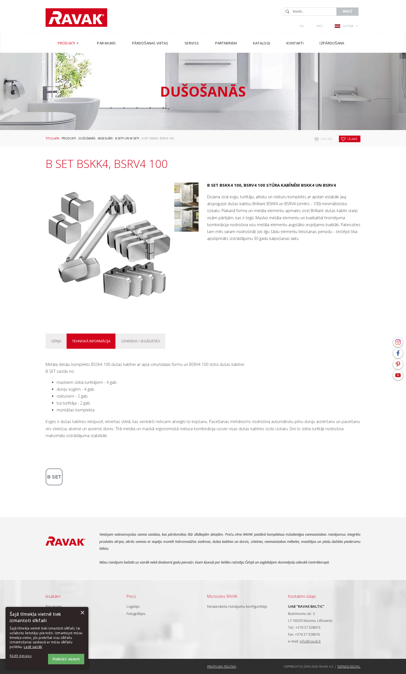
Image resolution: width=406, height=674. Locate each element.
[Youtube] (398, 375)
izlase (352, 139)
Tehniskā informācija (91, 341)
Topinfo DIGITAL (348, 666)
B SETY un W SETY (127, 138)
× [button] (82, 613)
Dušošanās (86, 138)
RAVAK (76, 17)
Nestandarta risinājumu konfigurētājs (237, 606)
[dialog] (47, 637)
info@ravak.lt (310, 641)
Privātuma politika (221, 666)
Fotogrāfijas (135, 613)
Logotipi (132, 606)
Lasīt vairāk (33, 646)
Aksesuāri (105, 138)
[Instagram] (398, 342)
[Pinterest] (398, 364)
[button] (25, 656)
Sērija (56, 341)
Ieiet (320, 26)
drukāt (327, 139)
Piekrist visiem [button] (66, 659)
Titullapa (52, 138)
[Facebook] (398, 353)
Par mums (54, 606)
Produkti (69, 138)
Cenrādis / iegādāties (140, 341)
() (302, 26)
